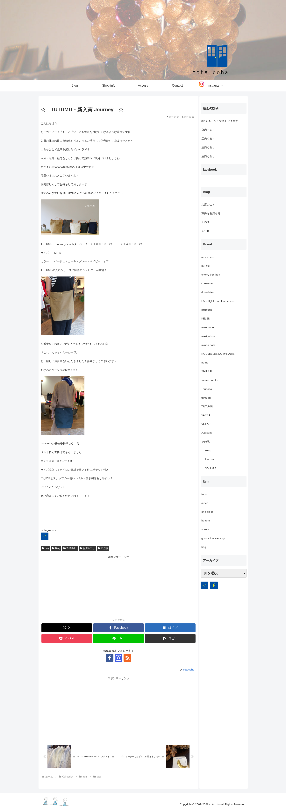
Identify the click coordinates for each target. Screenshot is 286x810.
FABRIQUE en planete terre (218, 301)
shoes (205, 529)
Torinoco (206, 389)
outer (204, 503)
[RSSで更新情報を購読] (127, 658)
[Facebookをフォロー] (109, 658)
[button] (170, 638)
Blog (57, 548)
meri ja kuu (208, 336)
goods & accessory (213, 538)
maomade (207, 327)
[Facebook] (214, 585)
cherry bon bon (210, 274)
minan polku (208, 345)
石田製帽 (206, 432)
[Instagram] (44, 536)
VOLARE (206, 424)
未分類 (104, 548)
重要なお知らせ (210, 213)
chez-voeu (207, 283)
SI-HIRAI (206, 371)
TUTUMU (71, 548)
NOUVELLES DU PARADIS (217, 353)
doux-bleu (207, 292)
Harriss (209, 459)
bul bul (205, 265)
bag (47, 548)
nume (204, 362)
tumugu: (206, 397)
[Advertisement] (118, 586)
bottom (205, 520)
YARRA (205, 415)
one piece (207, 511)
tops (204, 494)
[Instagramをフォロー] (118, 658)
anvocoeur (207, 257)
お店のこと (89, 548)
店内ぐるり (208, 129)
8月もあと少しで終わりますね (219, 121)
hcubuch (206, 309)
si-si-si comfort (210, 380)
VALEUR (210, 468)
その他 (205, 222)
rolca (208, 450)
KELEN (205, 318)
